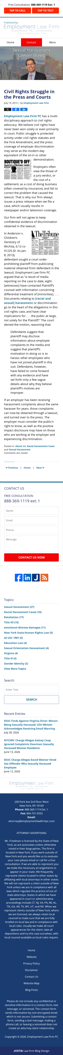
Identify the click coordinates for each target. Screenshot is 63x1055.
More (52, 42)
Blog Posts (31, 990)
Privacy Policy (31, 963)
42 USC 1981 (13, 638)
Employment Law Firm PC (22, 116)
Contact (31, 42)
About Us (20, 446)
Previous (12, 467)
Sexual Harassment (19, 449)
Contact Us (31, 976)
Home (10, 42)
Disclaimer (31, 970)
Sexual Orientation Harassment (26, 648)
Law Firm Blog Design (31, 1051)
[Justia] (36, 577)
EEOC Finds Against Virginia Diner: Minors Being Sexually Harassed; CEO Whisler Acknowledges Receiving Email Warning (31, 724)
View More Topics (15, 668)
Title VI (10, 658)
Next (40, 467)
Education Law (15, 643)
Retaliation (14, 617)
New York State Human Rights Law (28, 632)
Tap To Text (45, 10)
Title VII (11, 622)
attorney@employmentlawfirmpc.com (31, 821)
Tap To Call (18, 10)
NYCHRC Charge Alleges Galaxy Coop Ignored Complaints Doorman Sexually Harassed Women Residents (29, 744)
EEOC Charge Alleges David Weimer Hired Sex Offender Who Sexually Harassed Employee (30, 763)
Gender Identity (16, 663)
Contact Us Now (31, 557)
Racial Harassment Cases (41, 446)
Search (31, 699)
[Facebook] (19, 577)
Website (32, 957)
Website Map (31, 983)
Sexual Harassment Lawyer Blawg (31, 28)
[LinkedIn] (27, 577)
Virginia (11, 653)
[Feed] (44, 577)
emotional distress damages (25, 627)
